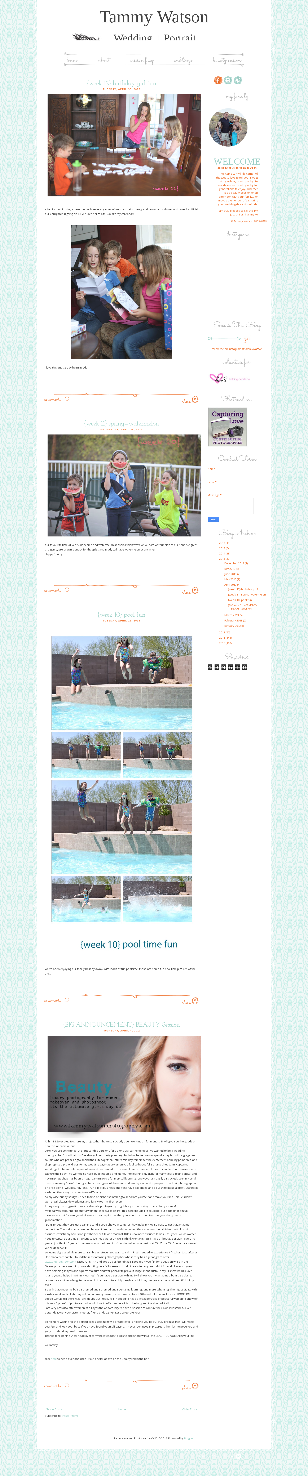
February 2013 (233, 620)
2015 (222, 548)
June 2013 (230, 574)
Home (72, 60)
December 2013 (234, 563)
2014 (222, 553)
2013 (222, 559)
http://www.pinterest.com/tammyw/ (238, 80)
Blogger (189, 1438)
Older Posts (189, 1409)
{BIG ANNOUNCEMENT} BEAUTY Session (121, 1025)
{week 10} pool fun (121, 615)
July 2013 (230, 569)
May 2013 (230, 579)
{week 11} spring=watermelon (121, 424)
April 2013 (230, 585)
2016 (222, 543)
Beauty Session (227, 60)
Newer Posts (54, 1409)
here (53, 1359)
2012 (222, 632)
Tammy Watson (154, 16)
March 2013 (231, 615)
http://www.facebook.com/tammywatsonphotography (218, 80)
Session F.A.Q (141, 60)
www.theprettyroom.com (60, 1261)
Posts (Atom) (70, 1416)
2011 (222, 637)
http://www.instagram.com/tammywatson (228, 80)
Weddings (183, 60)
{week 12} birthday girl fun (121, 83)
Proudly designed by (215, 1456)
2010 (222, 643)
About (104, 60)
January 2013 (232, 626)
